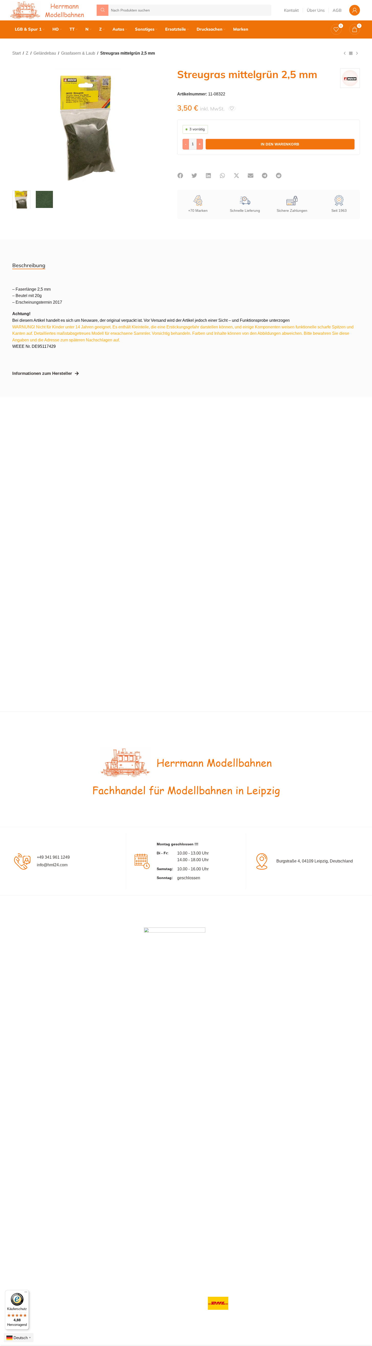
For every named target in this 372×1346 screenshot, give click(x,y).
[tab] (28, 265)
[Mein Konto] (355, 10)
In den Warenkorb (280, 144)
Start (16, 53)
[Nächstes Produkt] (357, 54)
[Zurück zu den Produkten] (351, 54)
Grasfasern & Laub (78, 53)
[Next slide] (157, 125)
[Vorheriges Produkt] (345, 54)
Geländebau (44, 53)
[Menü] (26, 1293)
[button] (180, 175)
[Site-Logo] (48, 10)
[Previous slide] (17, 125)
